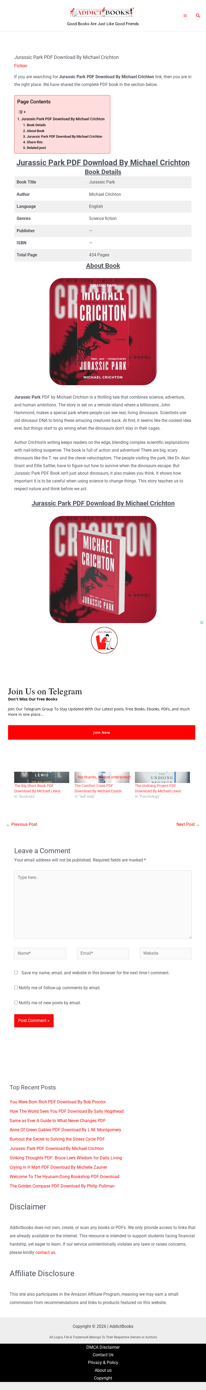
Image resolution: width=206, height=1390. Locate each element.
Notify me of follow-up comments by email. (60, 988)
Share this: (35, 142)
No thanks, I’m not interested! (104, 777)
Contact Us (103, 1354)
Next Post (188, 824)
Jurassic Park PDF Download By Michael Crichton (63, 119)
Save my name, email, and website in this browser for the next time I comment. (95, 973)
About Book (36, 131)
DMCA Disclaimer (103, 1347)
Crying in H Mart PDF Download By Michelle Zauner (58, 1167)
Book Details (36, 125)
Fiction (20, 65)
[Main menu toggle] (185, 15)
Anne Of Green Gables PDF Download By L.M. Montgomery (65, 1129)
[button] (198, 15)
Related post (36, 148)
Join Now (101, 732)
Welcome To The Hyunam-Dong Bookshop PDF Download (64, 1176)
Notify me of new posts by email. (50, 1003)
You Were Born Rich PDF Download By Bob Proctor (58, 1102)
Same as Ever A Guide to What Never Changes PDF (58, 1120)
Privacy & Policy (103, 1362)
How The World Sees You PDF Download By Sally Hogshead (67, 1111)
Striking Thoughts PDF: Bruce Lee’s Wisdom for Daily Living (66, 1158)
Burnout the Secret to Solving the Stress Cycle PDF (57, 1139)
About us (103, 1370)
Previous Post (21, 824)
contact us (45, 1252)
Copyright (103, 1378)
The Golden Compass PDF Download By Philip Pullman (62, 1186)
